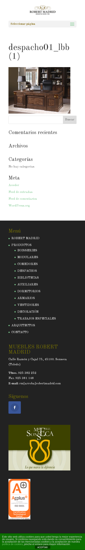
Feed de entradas (20, 192)
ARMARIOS (26, 298)
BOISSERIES (27, 250)
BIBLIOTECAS (28, 277)
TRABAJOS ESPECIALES (36, 318)
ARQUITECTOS (23, 325)
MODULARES (27, 257)
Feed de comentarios (22, 199)
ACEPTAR (42, 547)
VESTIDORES (28, 305)
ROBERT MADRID (25, 238)
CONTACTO (19, 332)
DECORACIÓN (28, 312)
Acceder (13, 185)
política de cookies (12, 544)
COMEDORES (27, 264)
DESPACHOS (27, 271)
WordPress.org (19, 205)
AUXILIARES (27, 284)
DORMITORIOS (28, 291)
